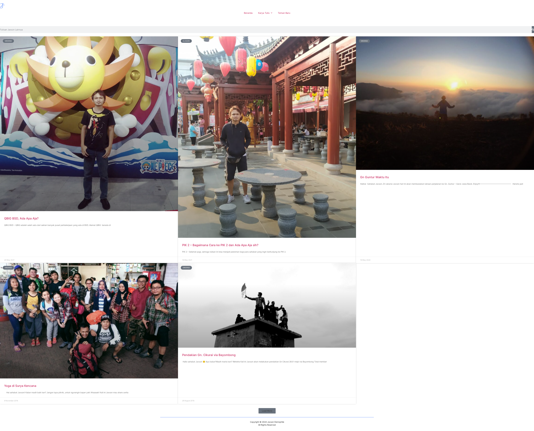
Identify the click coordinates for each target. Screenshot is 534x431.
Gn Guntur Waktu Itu (374, 177)
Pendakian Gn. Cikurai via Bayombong (209, 355)
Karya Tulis (264, 13)
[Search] (533, 29)
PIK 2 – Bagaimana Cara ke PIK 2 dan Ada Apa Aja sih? (220, 245)
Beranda (248, 13)
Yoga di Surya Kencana (20, 386)
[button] (267, 410)
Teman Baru (284, 13)
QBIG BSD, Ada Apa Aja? (21, 218)
